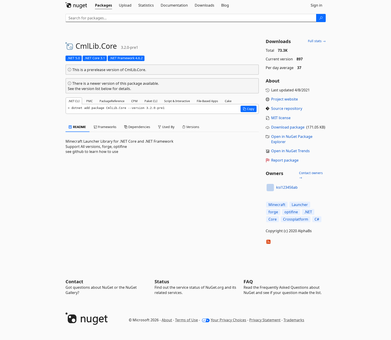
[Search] (321, 18)
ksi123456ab (287, 187)
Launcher (300, 204)
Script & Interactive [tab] (177, 101)
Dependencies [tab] (138, 127)
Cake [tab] (228, 101)
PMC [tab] (89, 101)
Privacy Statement (265, 319)
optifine (291, 211)
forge (273, 211)
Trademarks (293, 319)
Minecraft (276, 204)
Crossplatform (295, 219)
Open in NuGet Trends (290, 150)
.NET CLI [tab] (73, 101)
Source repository (286, 108)
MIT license (281, 117)
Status (162, 281)
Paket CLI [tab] (150, 101)
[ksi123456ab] (270, 187)
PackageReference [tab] (112, 101)
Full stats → (317, 41)
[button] (249, 109)
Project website (284, 99)
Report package (285, 160)
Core (272, 219)
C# (317, 219)
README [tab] (79, 127)
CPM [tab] (134, 101)
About (167, 319)
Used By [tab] (167, 127)
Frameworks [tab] (106, 127)
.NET (308, 211)
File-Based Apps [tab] (207, 101)
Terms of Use (186, 319)
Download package (287, 127)
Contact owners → (311, 175)
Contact (74, 281)
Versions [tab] (192, 127)
